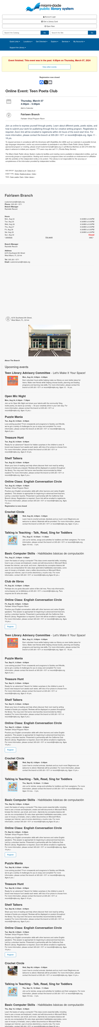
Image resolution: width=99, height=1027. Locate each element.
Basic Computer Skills (44, 553)
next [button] (91, 237)
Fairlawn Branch (30, 114)
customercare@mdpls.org (15, 202)
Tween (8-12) (31, 171)
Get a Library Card (50, 21)
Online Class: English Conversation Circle (33, 481)
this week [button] (49, 237)
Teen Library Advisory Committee (45, 373)
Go (44, 32)
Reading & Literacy (25, 174)
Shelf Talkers (13, 458)
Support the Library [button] (17, 47)
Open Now (50, 26)
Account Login (50, 17)
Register (10, 627)
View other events (49, 67)
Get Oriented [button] (41, 41)
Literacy (31, 177)
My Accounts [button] (78, 41)
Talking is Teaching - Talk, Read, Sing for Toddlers (38, 532)
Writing (17, 174)
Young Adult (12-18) (20, 171)
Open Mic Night (15, 396)
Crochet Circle (14, 512)
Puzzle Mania (14, 417)
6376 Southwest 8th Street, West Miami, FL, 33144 (21, 318)
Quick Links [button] (14, 41)
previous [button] (8, 237)
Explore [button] (54, 41)
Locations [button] (27, 41)
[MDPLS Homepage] (49, 7)
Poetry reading (14, 177)
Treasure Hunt (14, 437)
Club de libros (14, 581)
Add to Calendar (27, 108)
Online (34, 174)
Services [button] (65, 41)
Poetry (22, 177)
